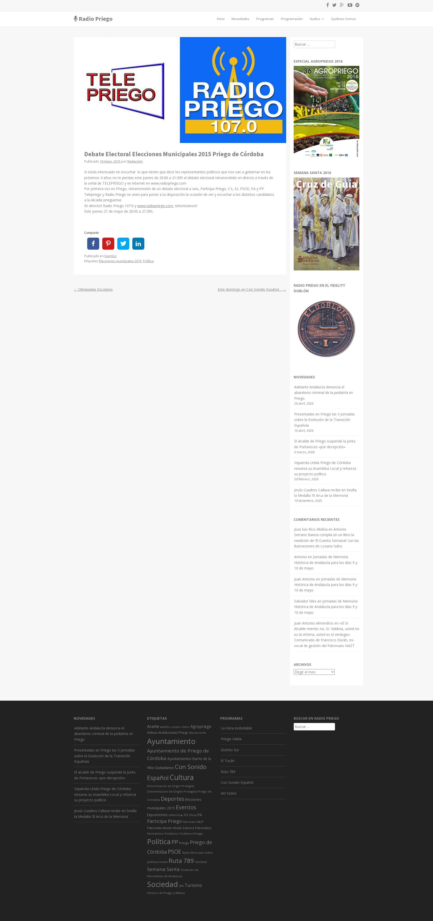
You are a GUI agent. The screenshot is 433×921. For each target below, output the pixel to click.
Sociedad (162, 884)
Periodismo (155, 833)
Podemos (171, 833)
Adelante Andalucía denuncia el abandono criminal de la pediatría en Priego (323, 393)
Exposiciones (157, 814)
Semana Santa (163, 869)
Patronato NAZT (193, 822)
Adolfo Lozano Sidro (174, 727)
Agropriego (200, 726)
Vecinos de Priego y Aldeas (166, 893)
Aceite (153, 726)
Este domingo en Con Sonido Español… (252, 289)
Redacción (135, 161)
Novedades (240, 19)
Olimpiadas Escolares (93, 289)
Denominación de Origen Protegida (170, 786)
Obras (193, 815)
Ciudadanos (164, 767)
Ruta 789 (181, 860)
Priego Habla (231, 738)
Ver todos (229, 793)
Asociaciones (197, 732)
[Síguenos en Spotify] (356, 6)
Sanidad (201, 862)
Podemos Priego (191, 833)
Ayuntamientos (179, 758)
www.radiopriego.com (155, 205)
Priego (184, 843)
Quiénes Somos (343, 19)
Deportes (172, 798)
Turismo (193, 885)
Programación (292, 19)
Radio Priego (96, 18)
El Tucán (228, 760)
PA (200, 814)
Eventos (110, 256)
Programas (265, 19)
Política (148, 261)
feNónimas (176, 815)
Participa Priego (164, 821)
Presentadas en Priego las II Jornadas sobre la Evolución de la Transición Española (324, 420)
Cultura (182, 777)
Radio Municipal (192, 852)
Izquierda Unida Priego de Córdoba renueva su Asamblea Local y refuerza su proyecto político (325, 468)
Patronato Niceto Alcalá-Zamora (170, 828)
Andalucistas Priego (173, 732)
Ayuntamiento (171, 741)
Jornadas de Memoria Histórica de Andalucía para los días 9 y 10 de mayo (325, 562)
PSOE (174, 851)
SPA (181, 886)
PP (175, 842)
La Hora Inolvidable (236, 728)
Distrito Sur (230, 749)
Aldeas (152, 732)
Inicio (221, 19)
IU (186, 814)
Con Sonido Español (237, 782)
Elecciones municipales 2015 (120, 261)
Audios (315, 19)
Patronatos (203, 828)
